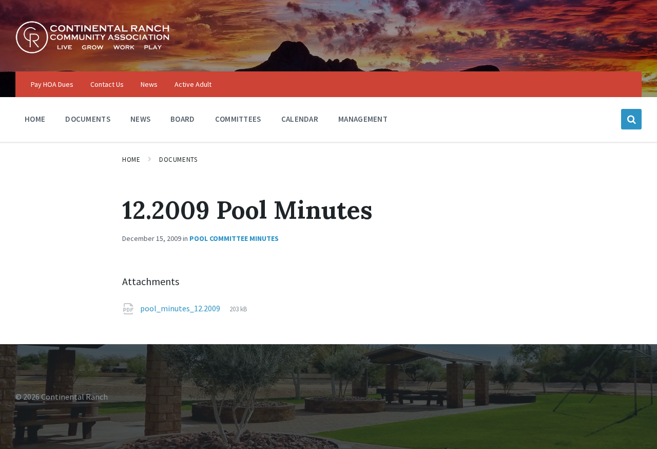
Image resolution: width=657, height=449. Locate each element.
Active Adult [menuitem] (193, 84)
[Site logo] (92, 51)
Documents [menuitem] (87, 119)
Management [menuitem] (363, 119)
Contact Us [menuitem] (107, 84)
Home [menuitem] (35, 119)
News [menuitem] (149, 84)
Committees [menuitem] (238, 119)
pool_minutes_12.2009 (181, 308)
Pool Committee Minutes (234, 238)
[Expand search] (631, 119)
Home (131, 159)
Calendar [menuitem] (299, 119)
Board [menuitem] (182, 119)
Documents (178, 159)
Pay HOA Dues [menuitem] (52, 84)
